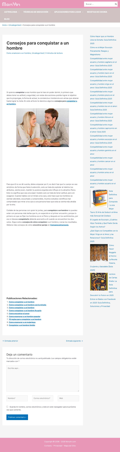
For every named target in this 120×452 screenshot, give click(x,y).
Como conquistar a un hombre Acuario (25, 310)
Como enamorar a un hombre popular (24, 316)
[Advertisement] (43, 74)
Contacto (48, 446)
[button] (18, 11)
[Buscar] (116, 4)
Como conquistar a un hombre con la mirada (27, 305)
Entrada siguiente (74, 341)
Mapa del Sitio (70, 446)
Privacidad (58, 446)
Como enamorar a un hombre (19, 53)
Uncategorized (38, 53)
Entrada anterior (10, 341)
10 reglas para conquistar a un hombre (25, 319)
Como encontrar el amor (19, 313)
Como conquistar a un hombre (21, 302)
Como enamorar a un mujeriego (22, 322)
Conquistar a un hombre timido (22, 325)
